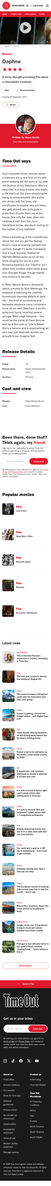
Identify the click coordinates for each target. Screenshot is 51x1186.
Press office (8, 1080)
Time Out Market (38, 1085)
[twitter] (29, 1061)
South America (37, 1132)
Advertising (35, 1080)
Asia (32, 1116)
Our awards (8, 1090)
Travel (42, 14)
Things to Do (15, 14)
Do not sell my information (10, 1117)
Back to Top (28, 984)
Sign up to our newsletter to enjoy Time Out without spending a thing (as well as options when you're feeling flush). (23, 451)
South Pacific (36, 1137)
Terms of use (9, 1138)
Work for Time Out (12, 1096)
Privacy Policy (17, 472)
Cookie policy (9, 1124)
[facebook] (21, 1061)
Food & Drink (30, 14)
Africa (32, 1111)
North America (37, 1127)
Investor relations (11, 1085)
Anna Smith (32, 138)
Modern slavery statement (10, 1145)
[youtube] (37, 1061)
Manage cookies (11, 1152)
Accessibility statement (9, 1131)
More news (25, 966)
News (5, 14)
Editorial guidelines (8, 1103)
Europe (33, 1121)
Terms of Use (8, 1042)
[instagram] (5, 1061)
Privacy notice (9, 1110)
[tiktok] (13, 1061)
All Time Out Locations (36, 1103)
